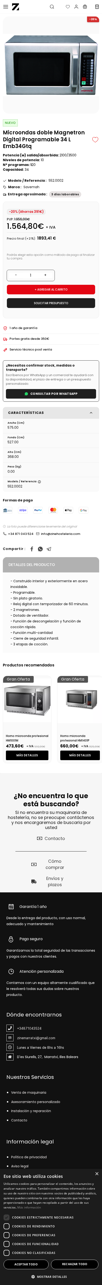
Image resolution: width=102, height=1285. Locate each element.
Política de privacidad (29, 1157)
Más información (29, 1207)
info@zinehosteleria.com (60, 534)
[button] (64, 6)
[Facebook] (31, 549)
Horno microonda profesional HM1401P (74, 738)
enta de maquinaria (29, 1092)
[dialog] (51, 1227)
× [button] (96, 1174)
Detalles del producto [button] (32, 564)
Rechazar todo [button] (75, 1264)
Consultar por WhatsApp (54, 394)
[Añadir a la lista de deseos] (95, 139)
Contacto (19, 1120)
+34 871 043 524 (20, 534)
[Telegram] (48, 549)
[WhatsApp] (40, 549)
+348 (21, 1028)
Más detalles (27, 755)
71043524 (33, 1028)
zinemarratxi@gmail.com (36, 1038)
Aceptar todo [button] (26, 1264)
